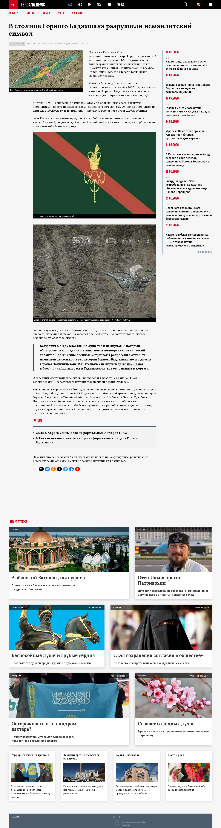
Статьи (31, 12)
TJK (89, 4)
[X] (41, 469)
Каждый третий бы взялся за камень (81, 756)
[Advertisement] (110, 497)
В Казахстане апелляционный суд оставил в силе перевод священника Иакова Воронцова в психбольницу (188, 159)
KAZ (70, 4)
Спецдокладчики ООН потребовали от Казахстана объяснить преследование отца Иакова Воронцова (186, 186)
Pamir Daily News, (101, 71)
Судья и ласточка (128, 755)
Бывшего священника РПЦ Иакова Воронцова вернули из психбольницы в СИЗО (188, 88)
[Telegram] (65, 469)
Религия (31, 44)
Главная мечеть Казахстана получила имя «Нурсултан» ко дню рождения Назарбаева (188, 111)
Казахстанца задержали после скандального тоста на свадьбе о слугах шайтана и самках (187, 65)
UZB (109, 4)
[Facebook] (71, 469)
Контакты (16, 816)
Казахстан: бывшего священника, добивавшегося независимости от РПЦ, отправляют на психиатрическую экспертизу (188, 240)
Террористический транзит (30, 755)
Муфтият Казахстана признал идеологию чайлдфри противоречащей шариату (185, 134)
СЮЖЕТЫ (77, 12)
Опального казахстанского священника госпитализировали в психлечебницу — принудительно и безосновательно (189, 213)
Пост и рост (176, 755)
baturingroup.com (133, 822)
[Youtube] (77, 469)
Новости (13, 12)
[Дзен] (59, 469)
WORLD (120, 4)
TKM (99, 4)
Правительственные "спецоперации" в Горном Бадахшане (63, 44)
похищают (135, 364)
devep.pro (126, 825)
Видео (46, 12)
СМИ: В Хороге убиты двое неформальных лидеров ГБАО (81, 433)
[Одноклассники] (53, 469)
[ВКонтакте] (47, 469)
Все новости (204, 252)
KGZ (80, 4)
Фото (61, 12)
